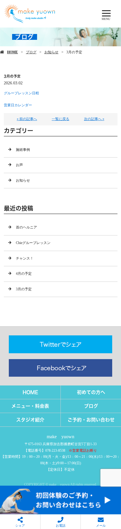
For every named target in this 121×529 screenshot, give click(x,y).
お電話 (60, 525)
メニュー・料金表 (30, 406)
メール (101, 525)
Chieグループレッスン (33, 243)
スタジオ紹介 (30, 419)
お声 (19, 165)
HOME (12, 52)
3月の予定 (24, 289)
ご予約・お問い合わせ (91, 419)
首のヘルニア (26, 227)
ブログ (31, 52)
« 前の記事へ (27, 119)
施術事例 (23, 150)
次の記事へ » (94, 119)
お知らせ (51, 52)
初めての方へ (91, 392)
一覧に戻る (60, 119)
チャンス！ (24, 258)
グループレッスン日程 (21, 93)
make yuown (60, 436)
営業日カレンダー (18, 105)
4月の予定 (24, 274)
